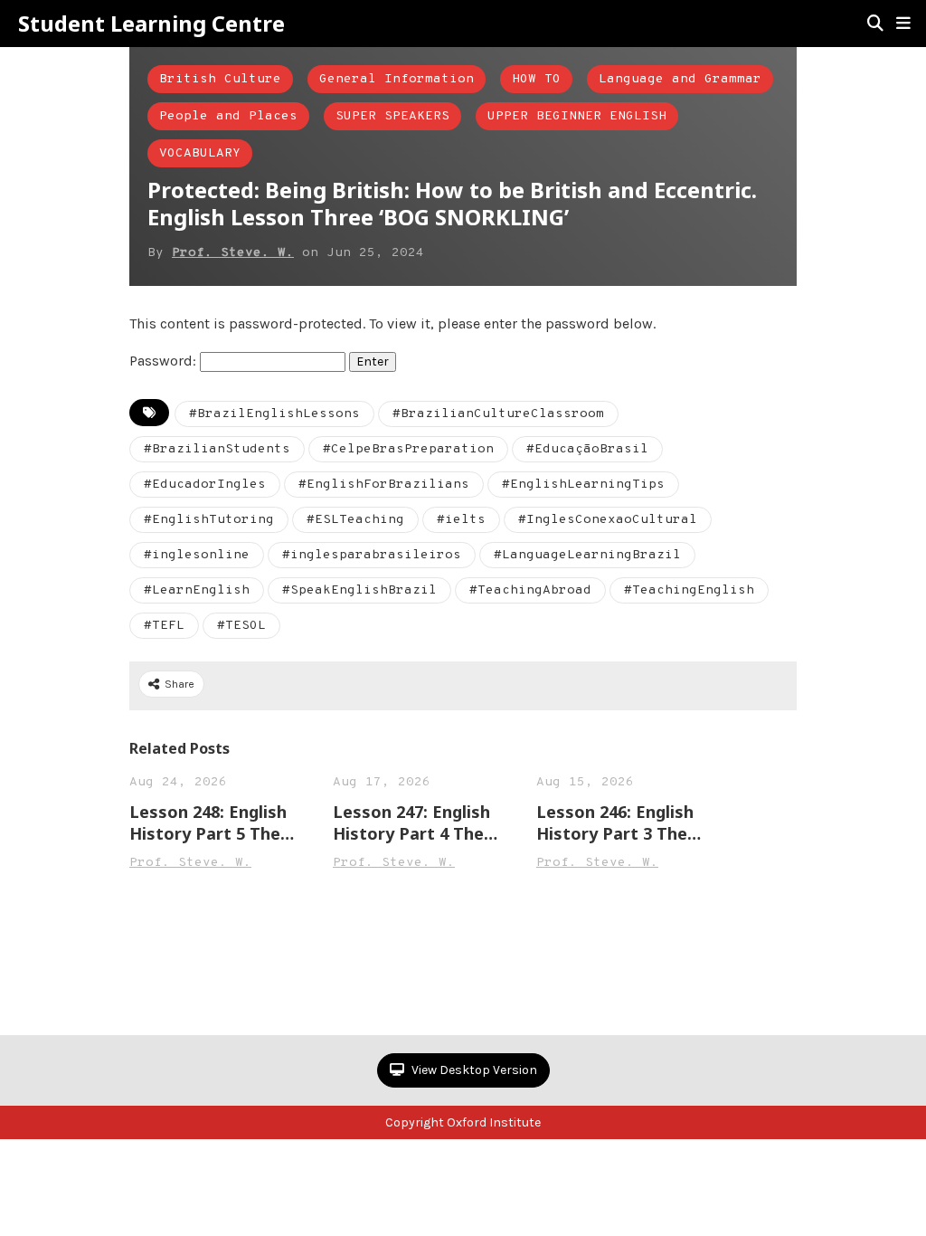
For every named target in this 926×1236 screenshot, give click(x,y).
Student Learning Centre (151, 23)
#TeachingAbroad (530, 590)
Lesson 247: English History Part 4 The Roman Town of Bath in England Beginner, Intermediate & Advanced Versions (419, 822)
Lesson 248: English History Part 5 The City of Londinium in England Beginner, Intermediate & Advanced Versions (211, 822)
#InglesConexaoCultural (607, 520)
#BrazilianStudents (217, 449)
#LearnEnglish (197, 590)
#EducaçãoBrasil (587, 449)
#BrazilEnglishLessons (274, 414)
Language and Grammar (680, 79)
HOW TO (536, 79)
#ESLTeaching (355, 520)
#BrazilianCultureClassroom (498, 414)
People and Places (228, 116)
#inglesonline (197, 555)
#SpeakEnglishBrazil (359, 590)
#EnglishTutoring (209, 520)
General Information (396, 79)
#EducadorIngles (205, 484)
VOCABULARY (200, 153)
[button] (903, 23)
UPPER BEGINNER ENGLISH (576, 116)
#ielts (461, 520)
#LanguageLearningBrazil (587, 555)
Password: (164, 360)
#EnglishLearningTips (583, 484)
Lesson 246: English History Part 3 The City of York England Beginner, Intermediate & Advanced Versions (619, 822)
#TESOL (241, 625)
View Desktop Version (473, 1070)
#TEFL (164, 625)
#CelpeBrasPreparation (408, 449)
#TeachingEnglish (689, 590)
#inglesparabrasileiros (371, 555)
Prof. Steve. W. (233, 253)
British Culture (220, 79)
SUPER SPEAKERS (392, 116)
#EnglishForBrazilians (383, 484)
